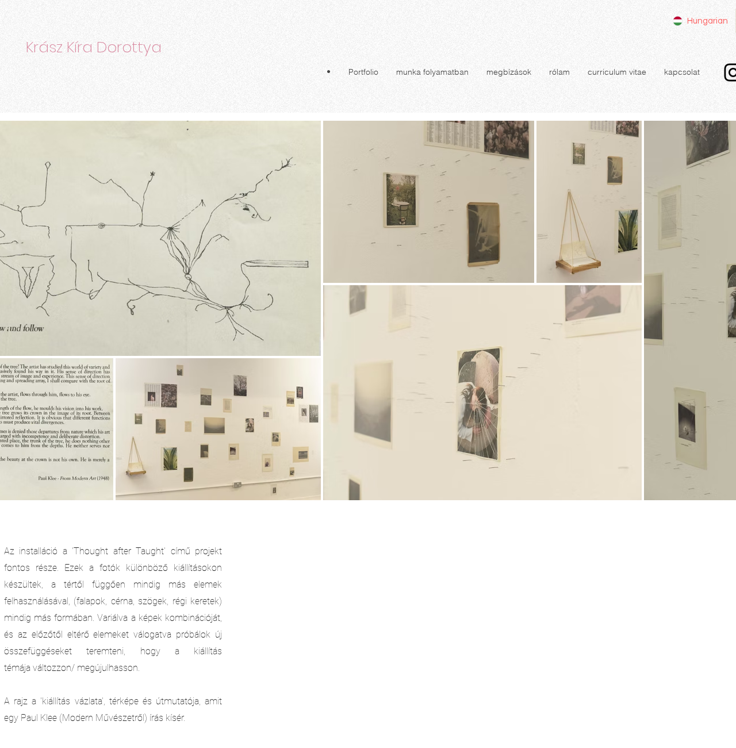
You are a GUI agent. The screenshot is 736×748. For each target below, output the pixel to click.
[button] (363, 72)
